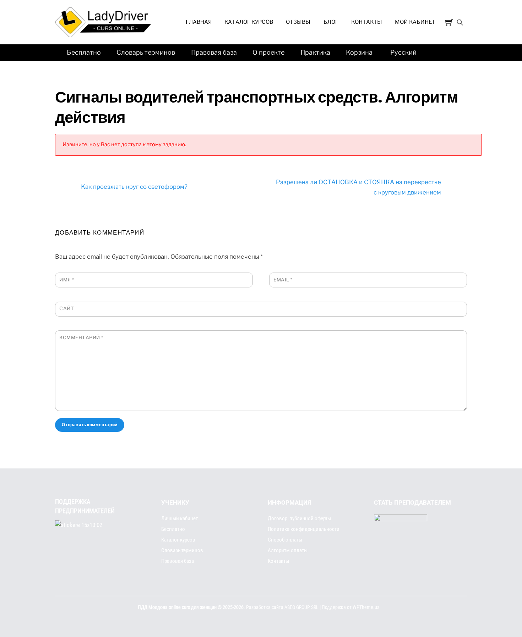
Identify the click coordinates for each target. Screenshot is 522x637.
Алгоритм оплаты (288, 550)
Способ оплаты (285, 540)
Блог (330, 22)
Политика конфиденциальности (303, 529)
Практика (315, 52)
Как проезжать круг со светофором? (134, 186)
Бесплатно (84, 52)
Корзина (359, 52)
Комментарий (81, 337)
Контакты (366, 22)
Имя (66, 279)
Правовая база (214, 52)
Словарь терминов (145, 52)
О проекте (268, 52)
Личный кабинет (179, 518)
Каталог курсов (248, 22)
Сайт (66, 308)
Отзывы (298, 22)
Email (283, 279)
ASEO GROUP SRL (301, 607)
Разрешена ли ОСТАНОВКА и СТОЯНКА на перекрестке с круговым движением (358, 187)
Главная (199, 22)
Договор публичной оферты (299, 518)
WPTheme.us (366, 607)
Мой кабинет (415, 22)
